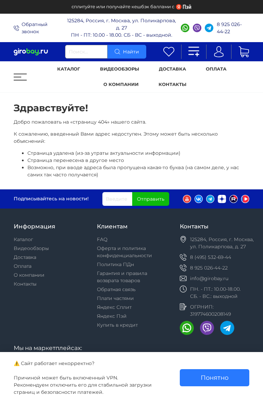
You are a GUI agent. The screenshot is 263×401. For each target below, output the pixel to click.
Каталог (68, 69)
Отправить (150, 199)
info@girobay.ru (209, 278)
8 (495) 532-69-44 (210, 257)
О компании (121, 84)
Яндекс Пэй (112, 316)
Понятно (214, 377)
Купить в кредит (117, 325)
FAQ (102, 239)
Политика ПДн (115, 264)
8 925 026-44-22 (229, 28)
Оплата (216, 69)
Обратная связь (116, 289)
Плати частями (115, 298)
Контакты (172, 84)
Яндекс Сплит (114, 307)
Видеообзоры (119, 69)
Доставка (172, 69)
